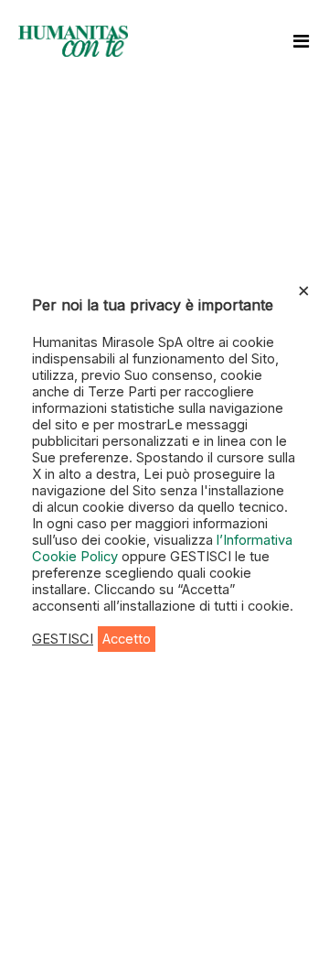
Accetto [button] (126, 639)
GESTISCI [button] (62, 639)
